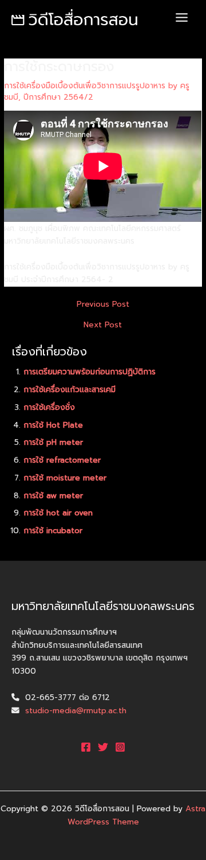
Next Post (103, 325)
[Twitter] (103, 747)
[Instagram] (120, 747)
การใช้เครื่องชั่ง (49, 407)
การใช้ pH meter (53, 442)
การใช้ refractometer (62, 460)
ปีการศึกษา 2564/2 (58, 97)
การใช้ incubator (52, 531)
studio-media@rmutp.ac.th (75, 711)
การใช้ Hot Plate (53, 425)
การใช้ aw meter (53, 496)
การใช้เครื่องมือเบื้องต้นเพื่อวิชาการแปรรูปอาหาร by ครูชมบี (96, 91)
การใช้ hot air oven (58, 513)
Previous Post (103, 304)
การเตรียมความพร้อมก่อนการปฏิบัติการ (89, 372)
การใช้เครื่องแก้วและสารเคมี (69, 390)
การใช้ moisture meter (64, 478)
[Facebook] (86, 747)
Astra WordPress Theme (137, 815)
